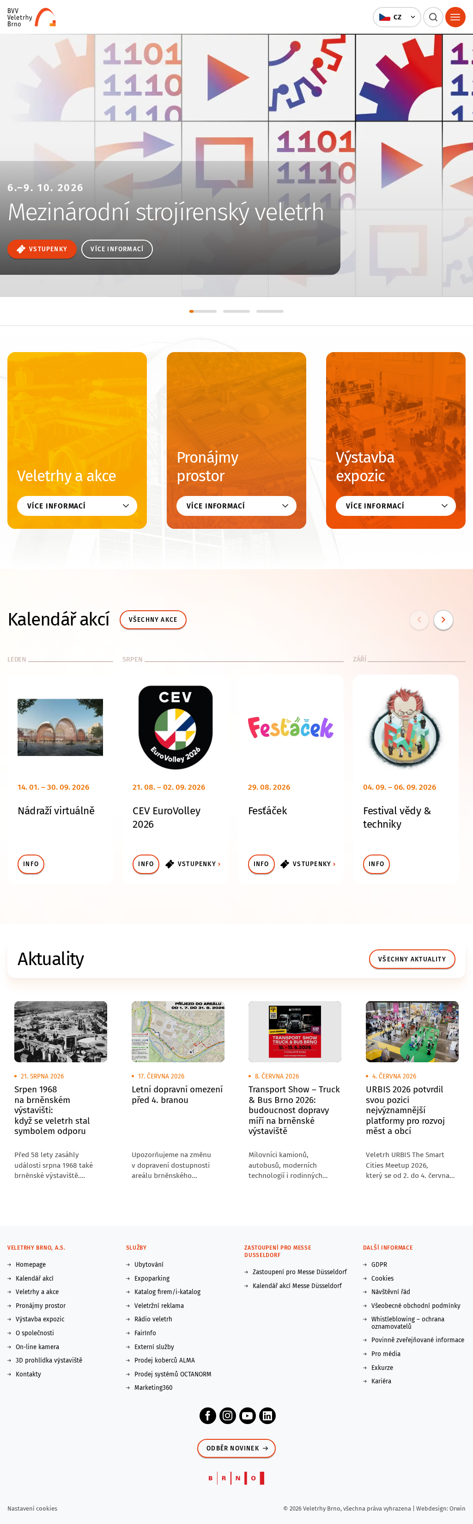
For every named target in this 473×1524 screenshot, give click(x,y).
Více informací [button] (56, 506)
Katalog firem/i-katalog (167, 1292)
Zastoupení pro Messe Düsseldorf (300, 1272)
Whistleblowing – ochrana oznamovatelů (407, 1323)
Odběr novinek (232, 1448)
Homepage (31, 1265)
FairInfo (145, 1333)
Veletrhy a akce (66, 476)
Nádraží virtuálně (56, 811)
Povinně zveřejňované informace (417, 1340)
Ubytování (149, 1265)
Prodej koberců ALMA (164, 1360)
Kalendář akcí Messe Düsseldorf (297, 1286)
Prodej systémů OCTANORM (173, 1374)
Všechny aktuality (412, 959)
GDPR (379, 1265)
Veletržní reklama (159, 1306)
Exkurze (382, 1368)
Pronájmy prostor (207, 466)
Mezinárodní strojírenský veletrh (165, 212)
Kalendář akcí (35, 1278)
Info (31, 864)
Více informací (117, 249)
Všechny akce (153, 620)
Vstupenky (48, 249)
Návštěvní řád (390, 1292)
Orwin (457, 1508)
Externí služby (154, 1347)
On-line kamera (37, 1347)
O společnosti (35, 1333)
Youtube (247, 1415)
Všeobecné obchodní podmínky (416, 1306)
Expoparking (152, 1278)
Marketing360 (153, 1388)
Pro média (385, 1354)
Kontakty (28, 1374)
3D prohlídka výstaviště (49, 1360)
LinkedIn (267, 1415)
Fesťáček (267, 811)
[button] (397, 17)
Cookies (382, 1278)
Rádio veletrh (153, 1319)
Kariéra (381, 1381)
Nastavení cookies (32, 1508)
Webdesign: (432, 1508)
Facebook (208, 1415)
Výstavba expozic (365, 466)
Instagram (227, 1415)
